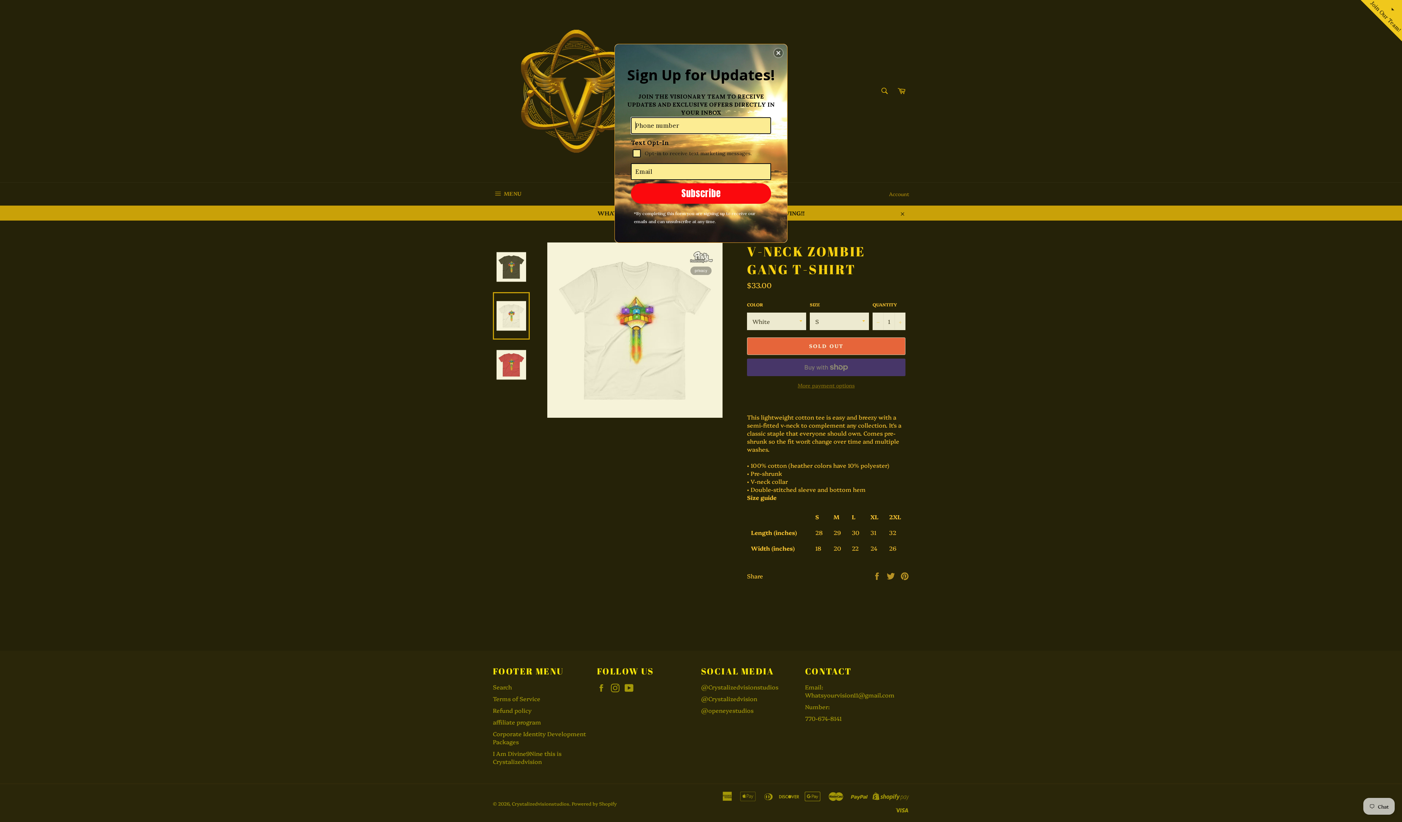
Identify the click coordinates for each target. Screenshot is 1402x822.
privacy (701, 270)
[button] (778, 53)
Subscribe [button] (701, 193)
